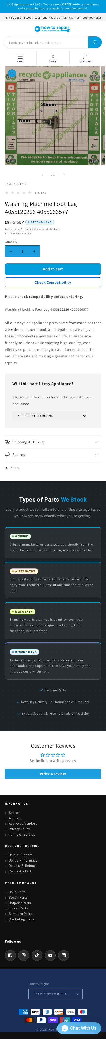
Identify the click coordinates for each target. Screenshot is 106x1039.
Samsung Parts (20, 914)
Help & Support (71, 17)
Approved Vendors (23, 823)
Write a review (53, 773)
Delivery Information (24, 860)
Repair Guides (13, 17)
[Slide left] (42, 174)
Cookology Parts (22, 919)
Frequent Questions (35, 17)
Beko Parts (17, 892)
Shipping (26, 229)
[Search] (95, 42)
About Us (54, 17)
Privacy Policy (19, 829)
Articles (15, 818)
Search (14, 813)
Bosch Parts (18, 897)
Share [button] (15, 467)
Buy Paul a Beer (92, 17)
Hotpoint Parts (20, 903)
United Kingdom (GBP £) (51, 994)
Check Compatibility (53, 282)
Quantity (11, 242)
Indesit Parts (18, 908)
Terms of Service (22, 834)
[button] (53, 442)
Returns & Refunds (23, 866)
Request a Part (20, 871)
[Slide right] (63, 174)
